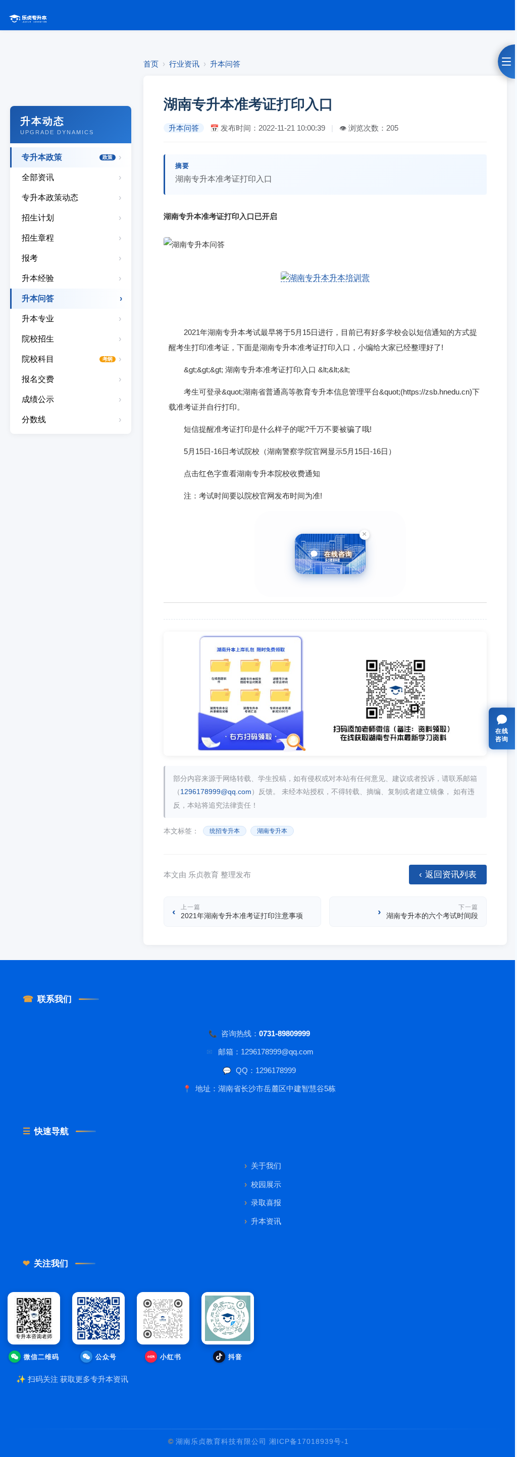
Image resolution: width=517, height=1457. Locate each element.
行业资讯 (184, 64)
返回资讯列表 (448, 875)
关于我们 (262, 1165)
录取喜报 (262, 1202)
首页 (151, 64)
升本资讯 (262, 1221)
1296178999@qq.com (215, 792)
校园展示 (262, 1184)
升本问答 (225, 64)
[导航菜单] (506, 61)
